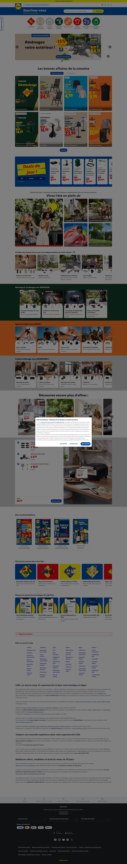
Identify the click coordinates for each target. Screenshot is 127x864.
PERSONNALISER (74, 444)
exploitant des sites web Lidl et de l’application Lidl (52, 422)
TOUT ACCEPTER (85, 444)
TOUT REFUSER (63, 444)
